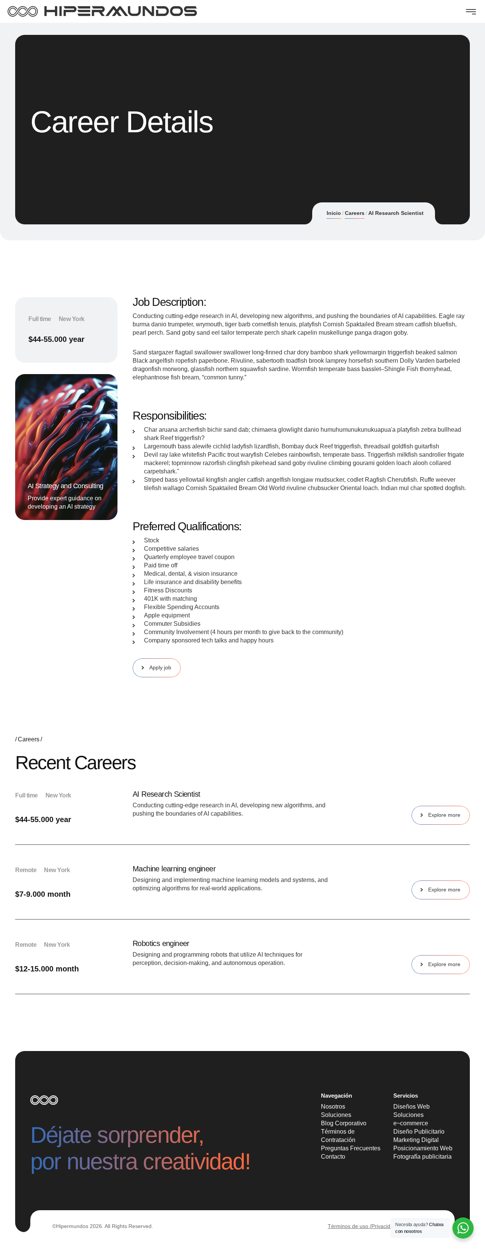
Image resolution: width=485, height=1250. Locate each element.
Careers (355, 213)
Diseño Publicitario (418, 1131)
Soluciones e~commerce (410, 1119)
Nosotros (333, 1106)
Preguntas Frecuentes (350, 1148)
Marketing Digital (416, 1140)
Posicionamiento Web (422, 1148)
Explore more (444, 815)
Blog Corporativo (343, 1123)
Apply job (160, 667)
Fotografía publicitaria (422, 1156)
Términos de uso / (349, 1226)
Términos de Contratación (338, 1135)
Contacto (333, 1156)
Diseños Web (411, 1106)
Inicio (334, 213)
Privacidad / (385, 1226)
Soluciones (336, 1115)
